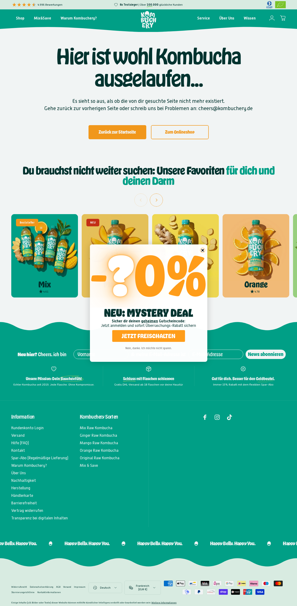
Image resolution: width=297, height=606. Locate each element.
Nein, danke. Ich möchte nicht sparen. (148, 348)
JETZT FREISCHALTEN (148, 336)
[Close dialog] (202, 250)
